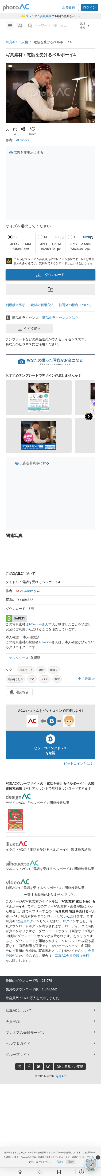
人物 (24, 42)
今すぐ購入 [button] (32, 328)
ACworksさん (38, 624)
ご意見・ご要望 (72, 1066)
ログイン (69, 921)
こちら (88, 263)
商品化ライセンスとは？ (60, 317)
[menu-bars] (10, 25)
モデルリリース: (18, 658)
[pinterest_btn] (38, 1066)
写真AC (11, 42)
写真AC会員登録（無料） (73, 956)
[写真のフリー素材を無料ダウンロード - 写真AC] (16, 7)
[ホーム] (20, 1171)
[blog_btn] (48, 1066)
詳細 (60, 1162)
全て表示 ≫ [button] (86, 679)
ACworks (22, 140)
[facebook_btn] (29, 1066)
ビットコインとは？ (79, 763)
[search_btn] (30, 25)
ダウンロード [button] (55, 274)
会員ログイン (30, 921)
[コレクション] (59, 1171)
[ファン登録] (40, 1171)
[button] (68, 7)
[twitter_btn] (19, 1066)
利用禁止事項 (15, 305)
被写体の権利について (75, 305)
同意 (71, 1162)
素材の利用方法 (42, 305)
